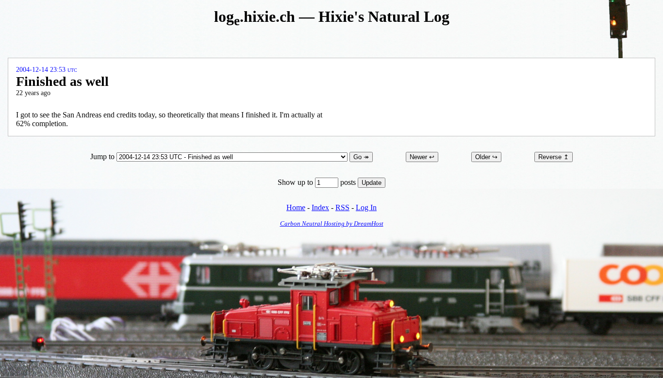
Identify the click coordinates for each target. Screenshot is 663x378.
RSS (342, 207)
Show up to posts (318, 182)
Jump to (103, 156)
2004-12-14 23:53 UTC (46, 69)
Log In (366, 207)
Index (320, 207)
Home (295, 207)
